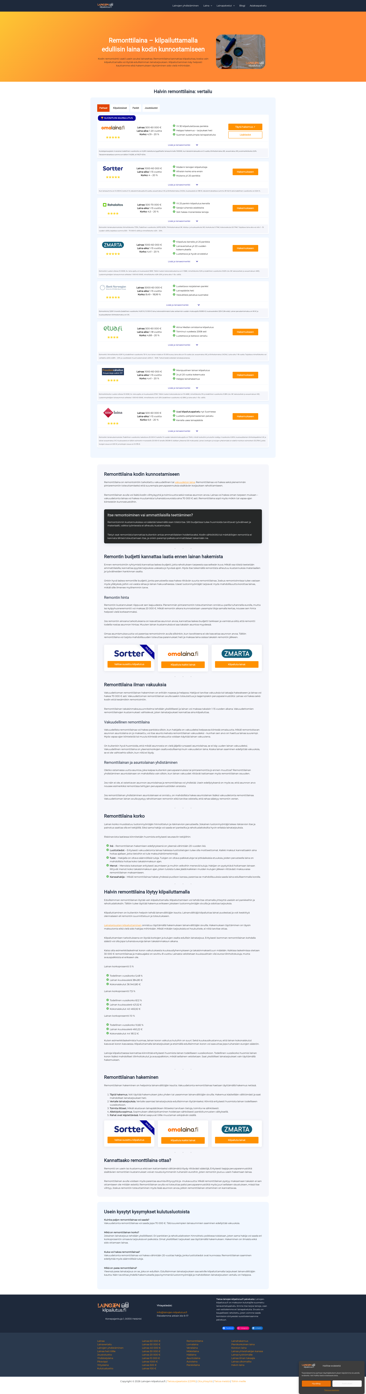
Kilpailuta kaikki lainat (183, 664)
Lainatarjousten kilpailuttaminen (123, 925)
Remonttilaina (195, 1341)
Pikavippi (102, 1361)
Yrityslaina (103, 1365)
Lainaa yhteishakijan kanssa (247, 1351)
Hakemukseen (245, 171)
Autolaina (192, 1361)
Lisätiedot (245, 134)
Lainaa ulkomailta (241, 1361)
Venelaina (192, 1347)
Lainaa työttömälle (242, 1354)
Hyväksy (316, 1383)
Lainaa (101, 1341)
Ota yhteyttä (205, 1381)
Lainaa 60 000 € (151, 1341)
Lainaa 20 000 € (151, 1354)
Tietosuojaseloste (331, 1390)
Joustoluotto (104, 1354)
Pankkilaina (193, 1365)
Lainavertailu (104, 1344)
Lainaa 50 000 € (151, 1344)
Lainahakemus (239, 1341)
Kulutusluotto (105, 1368)
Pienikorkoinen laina (243, 1344)
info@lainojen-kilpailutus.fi (172, 1312)
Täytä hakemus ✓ (245, 127)
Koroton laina (238, 1347)
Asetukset (347, 1383)
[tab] (103, 108)
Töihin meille (238, 1381)
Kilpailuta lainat (236, 664)
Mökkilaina (193, 1351)
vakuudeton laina (185, 482)
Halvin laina (237, 1365)
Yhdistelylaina (105, 1358)
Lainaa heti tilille (106, 1351)
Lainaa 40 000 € (151, 1347)
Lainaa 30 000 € (151, 1351)
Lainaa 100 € (149, 1368)
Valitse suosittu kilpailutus (129, 664)
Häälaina (191, 1354)
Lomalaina (192, 1344)
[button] (207, 5)
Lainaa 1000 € (150, 1361)
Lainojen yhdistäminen (110, 1347)
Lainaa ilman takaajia (243, 1358)
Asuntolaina (193, 1358)
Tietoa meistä (222, 1381)
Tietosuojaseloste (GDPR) (181, 1381)
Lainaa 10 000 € (151, 1358)
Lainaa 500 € (149, 1365)
